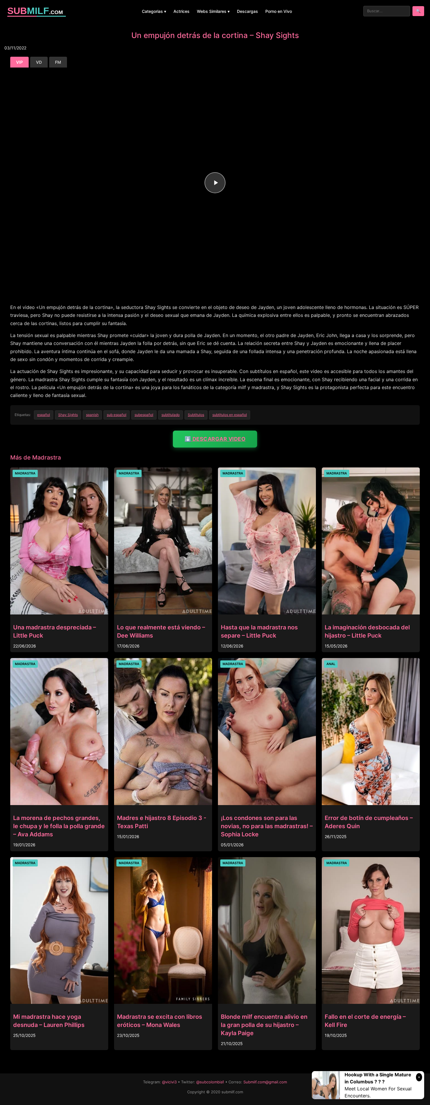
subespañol (144, 414)
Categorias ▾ (154, 11)
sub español (116, 414)
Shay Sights (68, 414)
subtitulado (170, 414)
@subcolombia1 (210, 1082)
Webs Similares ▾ (213, 11)
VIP (19, 62)
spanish (92, 414)
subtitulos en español (229, 414)
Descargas (247, 11)
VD (39, 62)
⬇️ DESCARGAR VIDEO (215, 439)
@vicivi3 (169, 1082)
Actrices (181, 11)
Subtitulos (196, 414)
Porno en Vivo (278, 11)
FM (58, 62)
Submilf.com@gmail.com (265, 1082)
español (43, 414)
